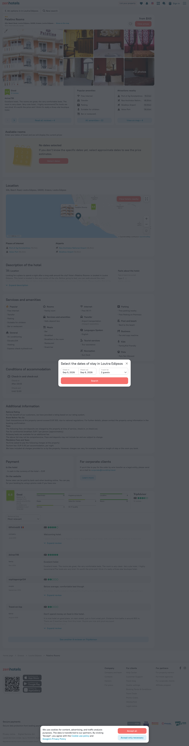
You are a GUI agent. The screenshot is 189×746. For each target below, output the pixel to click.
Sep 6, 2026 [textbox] (86, 372)
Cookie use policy (80, 735)
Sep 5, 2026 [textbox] (69, 372)
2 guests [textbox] (105, 372)
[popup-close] (127, 363)
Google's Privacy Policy (54, 738)
